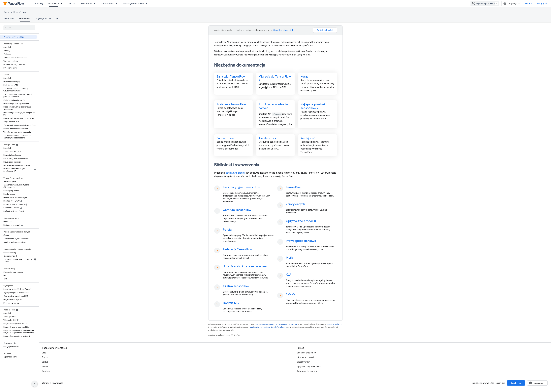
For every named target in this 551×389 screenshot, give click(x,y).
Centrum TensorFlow (237, 210)
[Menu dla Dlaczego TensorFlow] (147, 3)
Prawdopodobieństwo (301, 241)
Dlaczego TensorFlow (133, 3)
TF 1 (58, 18)
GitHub (528, 3)
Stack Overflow (303, 362)
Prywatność (57, 383)
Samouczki (8, 18)
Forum (45, 357)
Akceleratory (267, 138)
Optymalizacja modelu (301, 221)
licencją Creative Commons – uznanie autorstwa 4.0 (276, 324)
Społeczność (107, 3)
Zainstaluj (38, 3)
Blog (44, 353)
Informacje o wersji (305, 357)
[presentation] (275, 65)
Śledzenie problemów (306, 353)
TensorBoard (294, 187)
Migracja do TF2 (43, 18)
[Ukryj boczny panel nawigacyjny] (34, 384)
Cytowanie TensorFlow (307, 371)
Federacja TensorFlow (238, 249)
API (69, 3)
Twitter (45, 366)
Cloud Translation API (283, 30)
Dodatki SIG (231, 303)
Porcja (227, 229)
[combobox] (485, 3)
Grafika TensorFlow (236, 286)
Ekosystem (86, 3)
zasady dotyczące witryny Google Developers (268, 327)
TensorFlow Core (14, 12)
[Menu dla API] (74, 3)
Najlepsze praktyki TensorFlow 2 (312, 106)
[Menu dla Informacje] (62, 3)
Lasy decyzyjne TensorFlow (241, 187)
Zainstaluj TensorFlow (231, 76)
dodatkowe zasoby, (235, 172)
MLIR (289, 258)
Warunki (45, 383)
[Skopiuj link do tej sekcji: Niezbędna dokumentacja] (269, 65)
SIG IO (290, 294)
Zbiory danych (295, 204)
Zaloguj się (542, 3)
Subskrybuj (516, 383)
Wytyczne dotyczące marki (309, 366)
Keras (304, 76)
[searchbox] (19, 27)
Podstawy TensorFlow (231, 104)
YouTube (46, 371)
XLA (288, 274)
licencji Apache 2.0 (334, 324)
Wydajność (307, 138)
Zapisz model (225, 138)
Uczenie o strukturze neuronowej (245, 266)
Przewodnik (25, 18)
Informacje (53, 3)
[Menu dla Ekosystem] (95, 3)
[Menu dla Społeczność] (117, 3)
